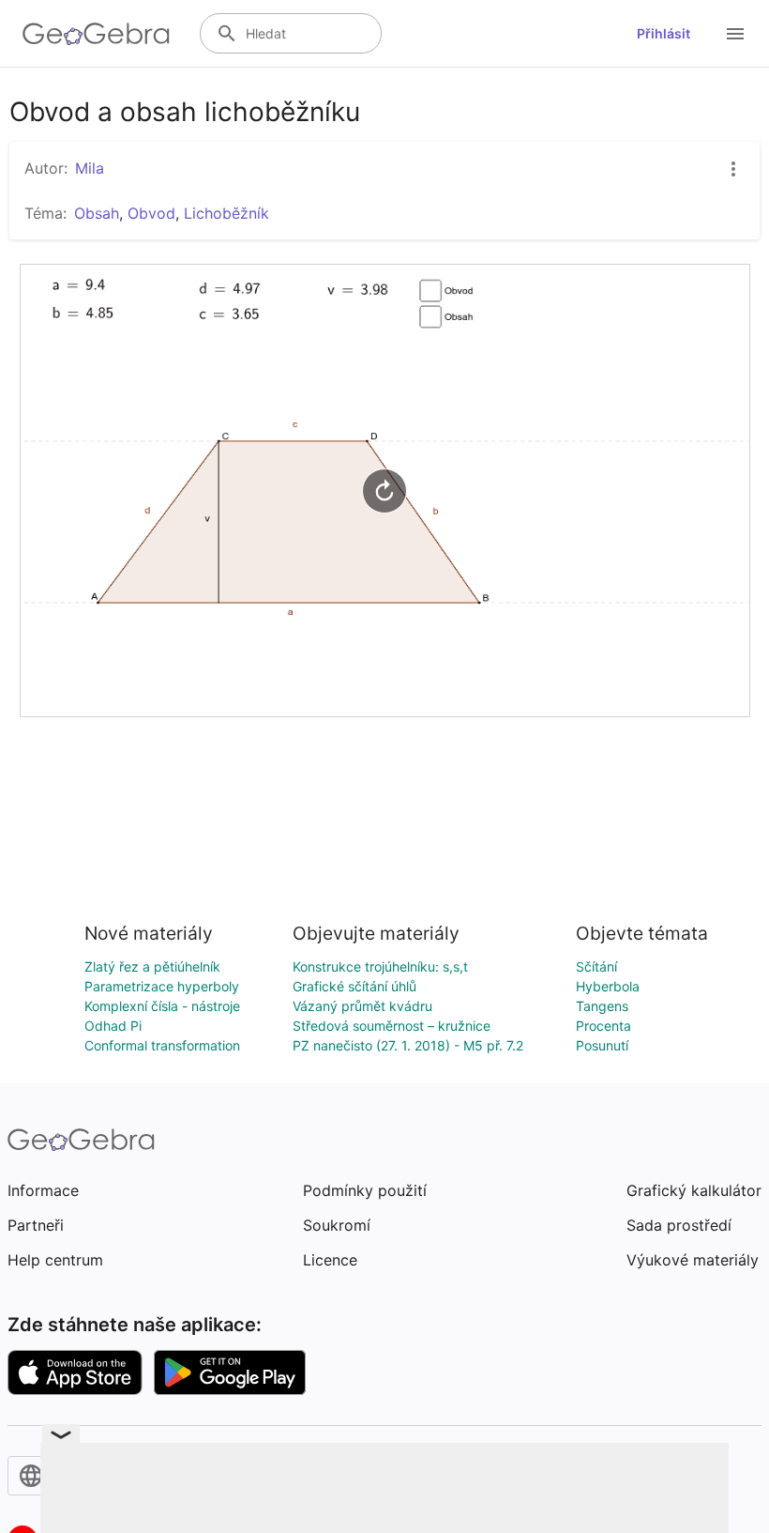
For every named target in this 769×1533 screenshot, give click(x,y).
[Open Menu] (735, 34)
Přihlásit (663, 33)
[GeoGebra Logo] (96, 34)
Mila (89, 168)
